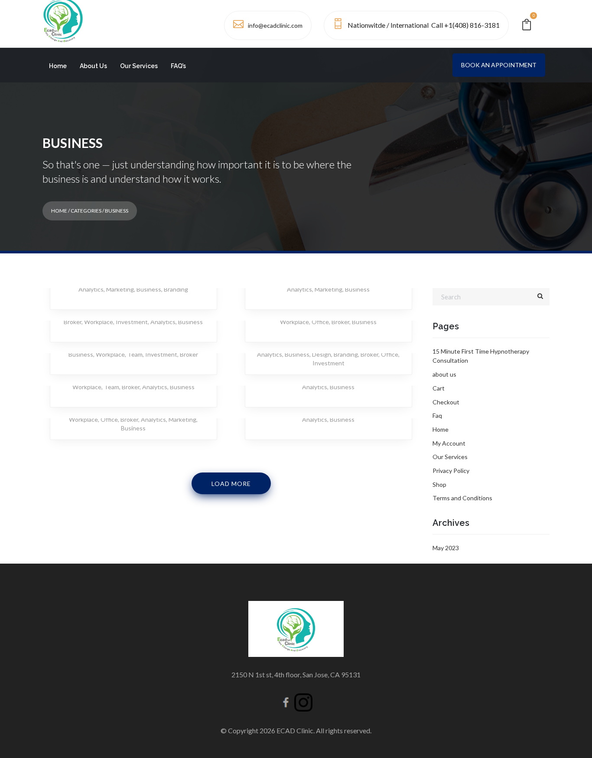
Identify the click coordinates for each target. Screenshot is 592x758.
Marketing (120, 289)
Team (135, 354)
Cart (439, 388)
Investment (132, 321)
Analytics (91, 289)
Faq (437, 415)
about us (444, 374)
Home (58, 65)
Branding (176, 289)
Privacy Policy (451, 470)
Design (321, 354)
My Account (449, 443)
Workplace (98, 321)
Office (320, 321)
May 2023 (446, 547)
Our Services (139, 65)
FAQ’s (178, 65)
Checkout (446, 402)
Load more (231, 483)
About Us (93, 65)
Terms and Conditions (462, 498)
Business (149, 289)
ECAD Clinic (294, 730)
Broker (72, 321)
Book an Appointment (499, 65)
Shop (439, 484)
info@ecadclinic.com (275, 25)
